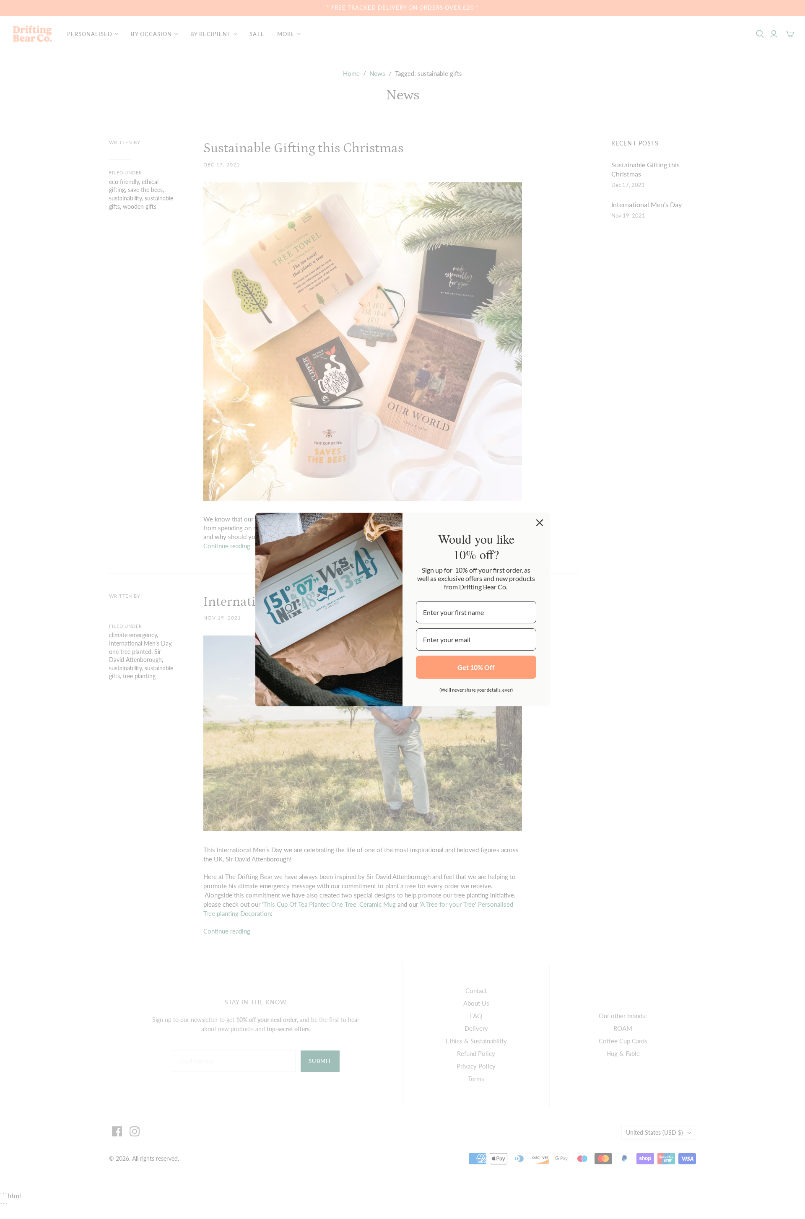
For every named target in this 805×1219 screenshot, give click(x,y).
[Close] (540, 523)
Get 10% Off (476, 667)
